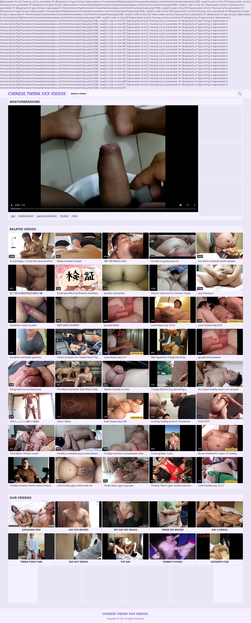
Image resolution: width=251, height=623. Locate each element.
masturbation (26, 216)
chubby (64, 216)
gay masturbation (47, 216)
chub (74, 216)
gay (13, 216)
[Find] (239, 93)
